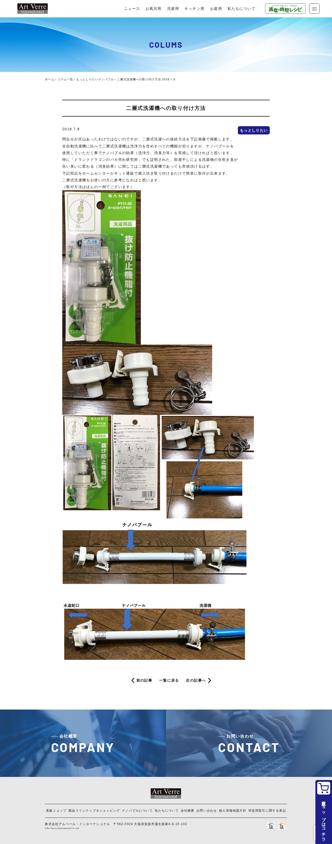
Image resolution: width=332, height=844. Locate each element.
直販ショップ (56, 810)
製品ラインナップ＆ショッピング (94, 810)
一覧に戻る (169, 680)
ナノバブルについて (137, 810)
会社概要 (188, 810)
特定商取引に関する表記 (267, 810)
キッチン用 (194, 8)
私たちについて (241, 8)
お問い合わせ (206, 810)
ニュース (132, 8)
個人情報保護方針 (232, 810)
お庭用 (216, 8)
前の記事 (144, 680)
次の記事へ (196, 680)
